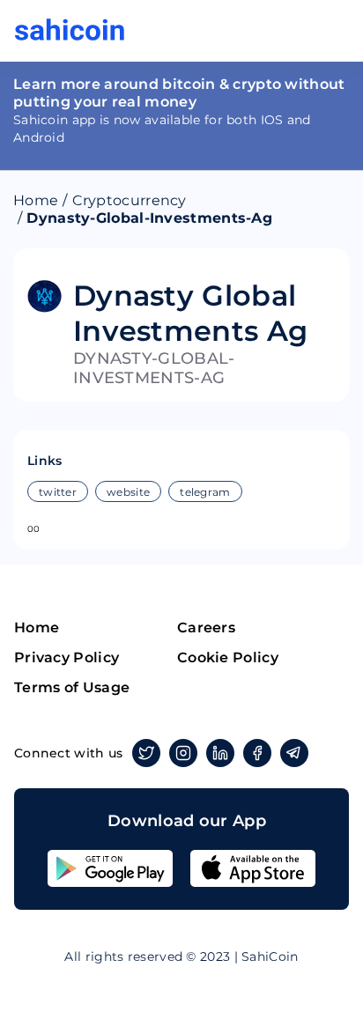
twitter (58, 491)
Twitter (146, 753)
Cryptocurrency (129, 200)
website (128, 491)
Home (35, 200)
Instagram (183, 753)
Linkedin (220, 753)
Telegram (294, 753)
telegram (205, 491)
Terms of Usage (72, 687)
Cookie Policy (227, 657)
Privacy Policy (66, 657)
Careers (206, 627)
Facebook (257, 753)
